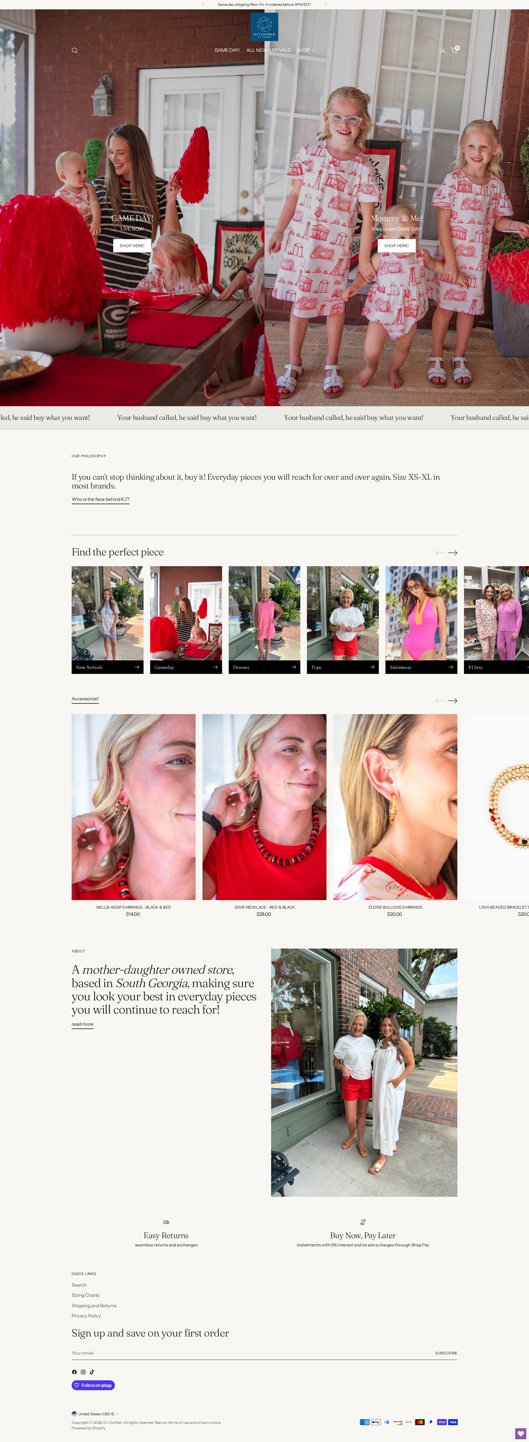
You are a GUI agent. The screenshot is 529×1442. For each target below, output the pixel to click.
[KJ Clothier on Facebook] (75, 1373)
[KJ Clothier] (264, 27)
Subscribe (446, 1353)
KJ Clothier (112, 1422)
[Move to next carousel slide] (452, 552)
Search (79, 1285)
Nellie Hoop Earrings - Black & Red (133, 907)
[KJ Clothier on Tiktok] (92, 1373)
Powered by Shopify (88, 1428)
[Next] (326, 4)
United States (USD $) (96, 1414)
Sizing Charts (85, 1295)
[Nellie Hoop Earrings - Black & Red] (134, 807)
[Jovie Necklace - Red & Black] (264, 807)
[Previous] (203, 4)
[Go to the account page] (442, 50)
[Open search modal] (74, 50)
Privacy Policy (86, 1316)
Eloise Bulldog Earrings (395, 907)
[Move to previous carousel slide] (440, 553)
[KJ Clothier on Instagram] (83, 1373)
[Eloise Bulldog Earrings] (395, 807)
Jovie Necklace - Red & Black (264, 907)
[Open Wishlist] (520, 1433)
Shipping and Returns (94, 1305)
